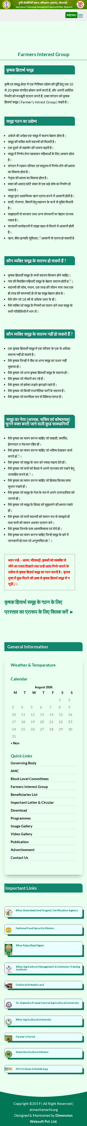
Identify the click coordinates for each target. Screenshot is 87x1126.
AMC (15, 771)
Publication (20, 842)
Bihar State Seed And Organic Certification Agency (47, 910)
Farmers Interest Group (29, 787)
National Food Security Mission (35, 928)
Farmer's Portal (25, 1036)
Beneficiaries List (24, 794)
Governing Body (23, 763)
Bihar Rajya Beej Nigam (30, 945)
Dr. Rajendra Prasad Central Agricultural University (47, 1003)
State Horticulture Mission (32, 1052)
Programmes (21, 818)
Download (19, 810)
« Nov (15, 743)
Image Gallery (21, 826)
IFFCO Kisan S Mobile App (32, 1069)
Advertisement (23, 850)
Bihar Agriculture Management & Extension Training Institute (48, 968)
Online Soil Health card (30, 984)
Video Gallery (21, 834)
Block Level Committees (30, 779)
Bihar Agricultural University (33, 1019)
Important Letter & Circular (32, 802)
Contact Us (19, 857)
